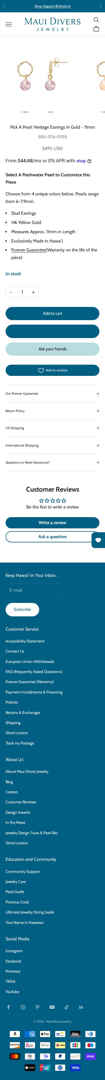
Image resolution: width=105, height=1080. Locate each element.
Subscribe (22, 609)
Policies (12, 702)
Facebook (13, 961)
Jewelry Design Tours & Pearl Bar (32, 832)
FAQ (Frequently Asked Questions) (34, 671)
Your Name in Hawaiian (25, 922)
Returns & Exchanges (23, 712)
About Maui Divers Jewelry (27, 771)
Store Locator (17, 732)
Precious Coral (17, 902)
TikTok (10, 981)
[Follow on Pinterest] (37, 1007)
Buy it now (52, 331)
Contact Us (15, 651)
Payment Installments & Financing (34, 692)
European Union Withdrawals (30, 661)
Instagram (14, 950)
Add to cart (52, 313)
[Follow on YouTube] (52, 1007)
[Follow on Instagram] (23, 1007)
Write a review (52, 522)
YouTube (12, 991)
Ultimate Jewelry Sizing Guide (30, 912)
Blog (9, 781)
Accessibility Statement (25, 641)
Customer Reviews (21, 801)
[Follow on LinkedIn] (81, 1007)
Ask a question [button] (52, 536)
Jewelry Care (16, 881)
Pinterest (13, 971)
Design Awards (18, 812)
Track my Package (20, 743)
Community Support (23, 871)
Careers (12, 791)
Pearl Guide (15, 891)
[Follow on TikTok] (66, 1007)
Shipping (13, 722)
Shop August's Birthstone (52, 6)
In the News (15, 822)
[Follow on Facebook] (8, 1007)
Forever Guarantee (28, 250)
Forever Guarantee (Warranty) (30, 681)
